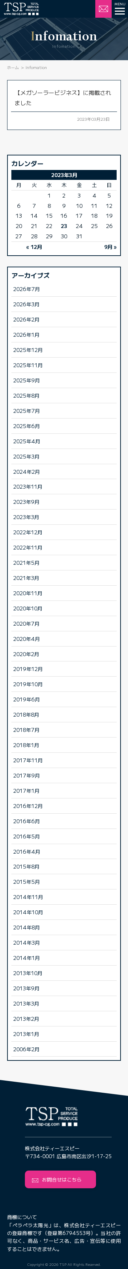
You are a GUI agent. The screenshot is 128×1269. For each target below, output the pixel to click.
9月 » (110, 246)
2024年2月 (26, 471)
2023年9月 (26, 501)
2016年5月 (26, 836)
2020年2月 (26, 654)
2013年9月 (26, 988)
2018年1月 (26, 745)
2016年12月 (28, 805)
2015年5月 (26, 881)
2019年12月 (28, 668)
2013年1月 (26, 1033)
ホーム (13, 67)
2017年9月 (26, 775)
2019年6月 (26, 699)
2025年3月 (26, 456)
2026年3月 (26, 304)
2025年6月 (26, 425)
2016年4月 (26, 851)
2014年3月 (26, 942)
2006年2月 (26, 1049)
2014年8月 (26, 927)
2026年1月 (26, 334)
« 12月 (34, 246)
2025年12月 (28, 349)
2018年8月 (26, 714)
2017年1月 (26, 790)
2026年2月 (26, 319)
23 (64, 225)
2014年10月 (28, 912)
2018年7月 (26, 729)
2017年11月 (28, 760)
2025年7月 (26, 410)
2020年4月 (26, 638)
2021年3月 (26, 577)
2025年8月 (26, 395)
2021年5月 (26, 562)
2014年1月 (26, 957)
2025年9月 (26, 380)
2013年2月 (26, 1018)
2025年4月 (26, 441)
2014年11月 (28, 896)
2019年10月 (28, 684)
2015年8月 (26, 866)
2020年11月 (27, 593)
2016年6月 (26, 821)
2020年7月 (26, 623)
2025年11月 (28, 365)
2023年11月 (27, 486)
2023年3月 (26, 516)
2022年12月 (27, 532)
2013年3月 (26, 1003)
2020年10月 (27, 608)
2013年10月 (27, 973)
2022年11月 (27, 547)
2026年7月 (26, 288)
